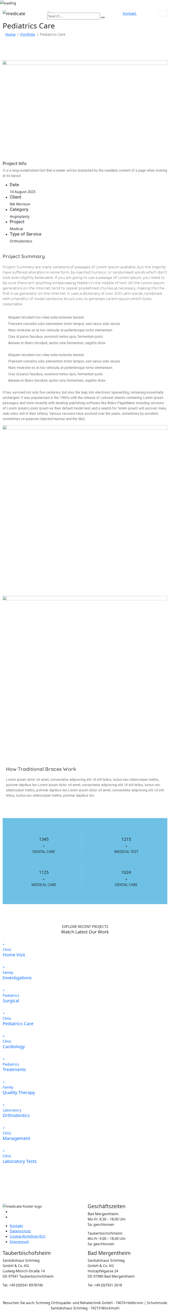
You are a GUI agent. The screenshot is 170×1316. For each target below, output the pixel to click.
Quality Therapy (19, 1092)
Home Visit (14, 955)
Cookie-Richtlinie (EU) (27, 1236)
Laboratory (12, 1110)
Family (8, 972)
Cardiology (14, 1046)
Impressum (19, 1241)
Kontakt (16, 1225)
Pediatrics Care (18, 1024)
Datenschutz (20, 1231)
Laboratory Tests (20, 1161)
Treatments (14, 1069)
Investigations (17, 978)
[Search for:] (73, 16)
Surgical (11, 1001)
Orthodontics (16, 1115)
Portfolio (27, 34)
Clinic (7, 949)
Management (16, 1138)
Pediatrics (11, 995)
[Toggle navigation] (162, 13)
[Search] (102, 17)
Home (10, 34)
